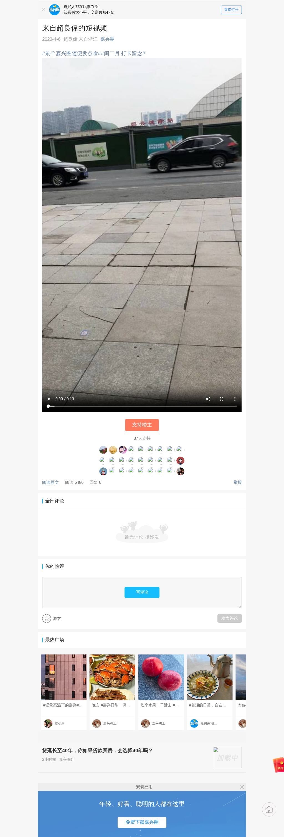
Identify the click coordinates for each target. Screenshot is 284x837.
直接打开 (231, 9)
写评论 (142, 592)
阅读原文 (50, 482)
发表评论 (229, 618)
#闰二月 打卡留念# (123, 53)
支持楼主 (142, 425)
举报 (238, 482)
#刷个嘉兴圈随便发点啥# (71, 53)
